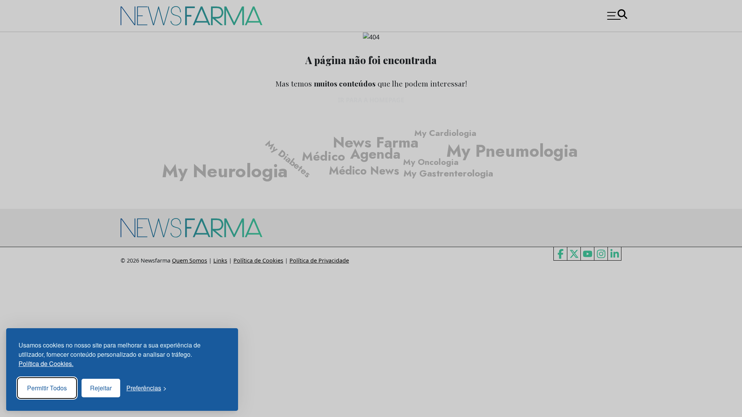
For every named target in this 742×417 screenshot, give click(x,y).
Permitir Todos (47, 387)
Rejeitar (101, 387)
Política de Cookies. (46, 363)
